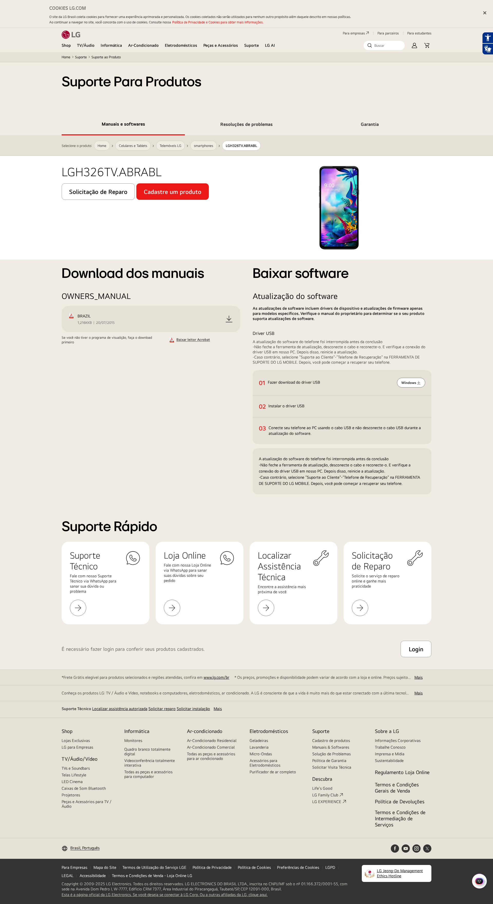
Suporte (251, 45)
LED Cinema (72, 781)
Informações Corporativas (398, 740)
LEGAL (67, 875)
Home (66, 57)
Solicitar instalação (193, 708)
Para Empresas (74, 867)
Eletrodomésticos (181, 45)
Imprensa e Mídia (389, 753)
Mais (418, 677)
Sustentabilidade (389, 760)
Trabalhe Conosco (390, 747)
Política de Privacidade (212, 867)
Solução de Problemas (331, 753)
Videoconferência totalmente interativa (149, 763)
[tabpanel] (246, 315)
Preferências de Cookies (298, 867)
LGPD (330, 867)
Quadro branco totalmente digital (147, 751)
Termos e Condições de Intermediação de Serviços (400, 818)
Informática (111, 45)
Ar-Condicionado (143, 45)
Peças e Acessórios (220, 45)
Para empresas (354, 33)
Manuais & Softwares (330, 747)
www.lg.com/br (216, 677)
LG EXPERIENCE (326, 801)
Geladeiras (259, 740)
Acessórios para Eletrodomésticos (265, 763)
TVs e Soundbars (76, 768)
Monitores (133, 740)
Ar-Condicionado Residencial (211, 740)
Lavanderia (259, 747)
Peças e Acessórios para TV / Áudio (86, 804)
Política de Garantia (329, 760)
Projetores (71, 795)
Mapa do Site (104, 867)
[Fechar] (484, 12)
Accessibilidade (93, 875)
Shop (66, 45)
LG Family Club (325, 795)
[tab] (123, 125)
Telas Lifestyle (74, 775)
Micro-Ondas (261, 753)
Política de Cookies (254, 867)
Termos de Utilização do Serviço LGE (154, 867)
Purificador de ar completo (273, 771)
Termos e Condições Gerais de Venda (397, 787)
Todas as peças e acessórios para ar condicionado (211, 756)
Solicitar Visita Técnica (331, 767)
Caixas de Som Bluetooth (84, 788)
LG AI (270, 45)
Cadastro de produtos (331, 740)
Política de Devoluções (399, 801)
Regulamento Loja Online (402, 772)
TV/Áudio (85, 45)
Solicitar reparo (162, 708)
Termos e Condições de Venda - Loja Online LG (152, 875)
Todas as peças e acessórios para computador (148, 774)
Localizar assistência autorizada (119, 708)
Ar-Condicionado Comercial (211, 747)
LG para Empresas (77, 747)
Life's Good (322, 788)
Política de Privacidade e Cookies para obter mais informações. (217, 22)
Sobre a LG (387, 731)
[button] (384, 45)
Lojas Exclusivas (76, 740)
